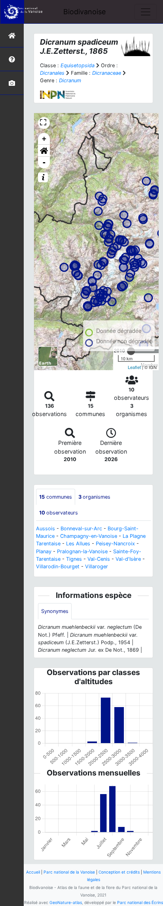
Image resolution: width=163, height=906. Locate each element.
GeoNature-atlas (65, 902)
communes (55, 497)
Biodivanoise (84, 12)
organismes (94, 497)
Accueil (33, 872)
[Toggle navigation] (146, 12)
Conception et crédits (119, 872)
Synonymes (54, 611)
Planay (43, 551)
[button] (44, 151)
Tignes (74, 559)
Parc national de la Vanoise (69, 872)
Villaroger (96, 566)
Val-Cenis (98, 559)
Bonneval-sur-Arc (81, 528)
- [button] (44, 162)
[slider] (131, 351)
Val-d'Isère (128, 559)
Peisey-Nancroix (115, 544)
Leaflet (134, 367)
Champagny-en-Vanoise (88, 536)
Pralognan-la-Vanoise (82, 551)
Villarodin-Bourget (58, 566)
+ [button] (44, 138)
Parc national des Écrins (140, 902)
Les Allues (78, 544)
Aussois (45, 528)
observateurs (58, 513)
